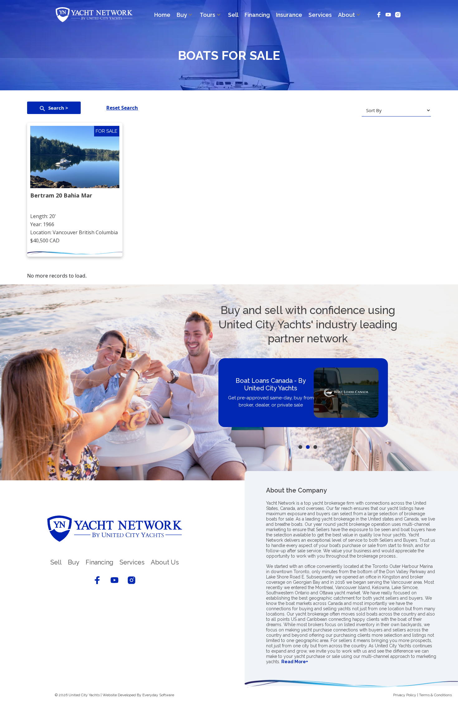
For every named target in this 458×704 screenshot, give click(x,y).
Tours (207, 15)
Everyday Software (158, 695)
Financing (257, 15)
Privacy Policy (404, 695)
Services (320, 15)
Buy (182, 15)
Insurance (289, 15)
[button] (300, 447)
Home (162, 15)
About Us (165, 562)
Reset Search (122, 107)
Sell (233, 15)
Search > (58, 108)
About (346, 15)
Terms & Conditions (435, 695)
